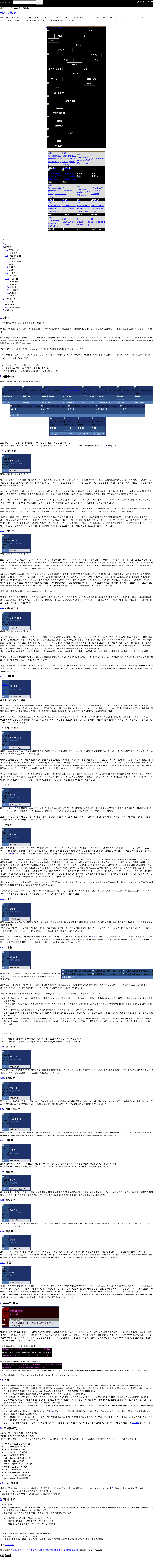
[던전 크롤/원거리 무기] (69, 164)
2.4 (6, 259)
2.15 (7, 290)
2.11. (2, 1078)
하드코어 (135, 1423)
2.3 (6, 256)
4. (1, 1428)
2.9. (2, 947)
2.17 (7, 296)
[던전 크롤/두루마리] (69, 211)
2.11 (7, 279)
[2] (67, 1439)
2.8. (2, 899)
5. (1, 1499)
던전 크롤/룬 (8, 12)
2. (1, 376)
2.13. (2, 1140)
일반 (140, 1)
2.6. (2, 784)
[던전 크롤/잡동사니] (98, 211)
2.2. (2, 531)
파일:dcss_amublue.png (69, 191)
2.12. (2, 1109)
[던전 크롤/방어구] (84, 163)
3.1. (2, 1380)
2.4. (2, 676)
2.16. (2, 1231)
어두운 (145, 1)
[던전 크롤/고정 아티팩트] (98, 162)
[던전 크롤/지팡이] (55, 197)
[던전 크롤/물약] (55, 211)
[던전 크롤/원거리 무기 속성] (69, 179)
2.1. (2, 450)
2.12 (7, 281)
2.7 (6, 267)
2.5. (2, 727)
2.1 (6, 250)
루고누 (94, 936)
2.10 (7, 276)
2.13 (7, 284)
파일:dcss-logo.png (54, 27)
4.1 (6, 307)
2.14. (2, 1171)
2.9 (6, 273)
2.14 (7, 287)
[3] (112, 1488)
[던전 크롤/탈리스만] (98, 194)
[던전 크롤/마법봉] (84, 211)
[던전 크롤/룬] (69, 225)
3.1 (6, 302)
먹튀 (53, 1411)
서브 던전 (103, 446)
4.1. (2, 1483)
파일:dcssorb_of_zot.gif (98, 222)
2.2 (6, 253)
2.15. (2, 1200)
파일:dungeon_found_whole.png (83, 222)
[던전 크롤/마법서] (55, 226)
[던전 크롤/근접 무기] (55, 164)
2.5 (6, 261)
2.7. (2, 824)
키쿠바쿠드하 (8, 854)
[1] (107, 765)
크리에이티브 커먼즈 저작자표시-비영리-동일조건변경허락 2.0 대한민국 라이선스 (45, 1550)
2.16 (7, 293)
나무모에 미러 (6, 2)
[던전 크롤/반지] (84, 195)
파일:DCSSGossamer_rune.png (72, 390)
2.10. (2, 1046)
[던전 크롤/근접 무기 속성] (55, 179)
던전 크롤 (9, 1545)
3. (1, 1302)
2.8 (6, 270)
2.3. (2, 608)
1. (1, 317)
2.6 (6, 264)
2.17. (2, 1262)
